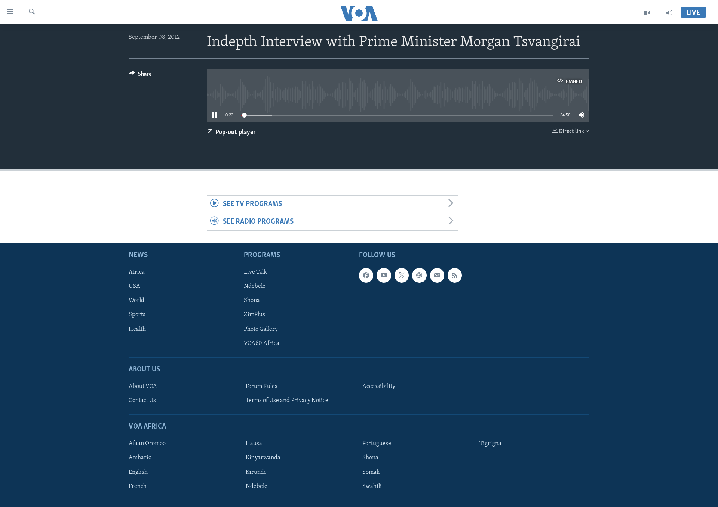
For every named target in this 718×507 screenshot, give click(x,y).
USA (134, 287)
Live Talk (255, 273)
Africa (137, 273)
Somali (371, 472)
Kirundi (256, 472)
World (136, 301)
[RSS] (455, 275)
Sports (137, 315)
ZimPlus (254, 315)
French (138, 486)
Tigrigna (490, 444)
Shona (252, 301)
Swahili (372, 486)
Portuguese (376, 444)
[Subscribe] (437, 275)
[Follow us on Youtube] (384, 275)
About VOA (143, 386)
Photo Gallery (261, 329)
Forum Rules (261, 386)
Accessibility (378, 386)
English (138, 472)
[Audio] (669, 12)
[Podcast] (419, 275)
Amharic (140, 458)
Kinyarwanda (263, 458)
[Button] (140, 76)
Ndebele (255, 287)
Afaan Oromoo (147, 444)
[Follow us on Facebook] (366, 275)
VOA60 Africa (261, 343)
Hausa (254, 444)
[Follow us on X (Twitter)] (402, 275)
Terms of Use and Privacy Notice (287, 401)
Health (137, 329)
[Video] (646, 12)
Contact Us (142, 401)
